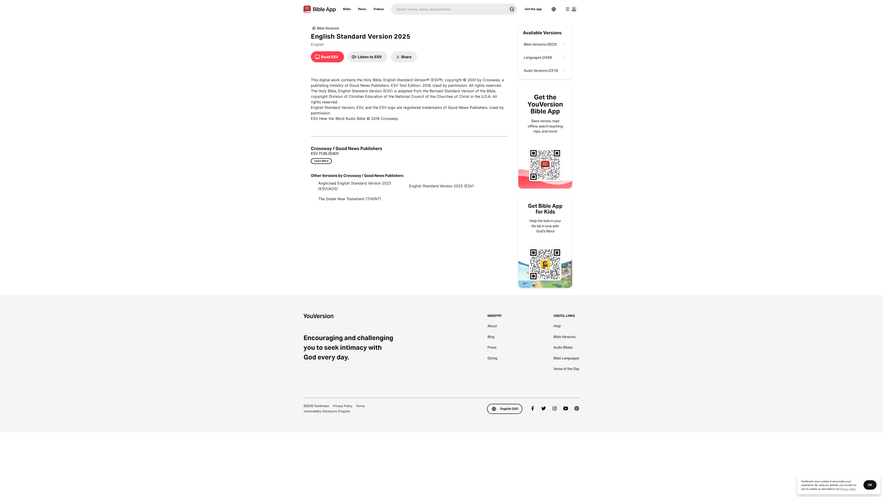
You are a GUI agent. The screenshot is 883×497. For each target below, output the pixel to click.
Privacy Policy (342, 406)
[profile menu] (570, 9)
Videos (378, 9)
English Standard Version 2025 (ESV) (441, 186)
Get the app (533, 9)
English (317, 44)
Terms (360, 406)
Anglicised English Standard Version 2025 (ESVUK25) (354, 186)
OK (870, 485)
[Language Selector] (553, 9)
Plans (362, 9)
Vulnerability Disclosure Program (327, 411)
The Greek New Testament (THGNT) (349, 198)
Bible (347, 9)
